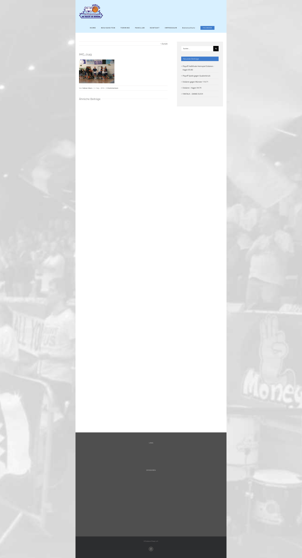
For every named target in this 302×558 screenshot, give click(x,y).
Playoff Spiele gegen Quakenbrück (196, 76)
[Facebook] (151, 549)
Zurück (165, 44)
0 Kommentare (112, 88)
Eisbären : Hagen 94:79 (192, 88)
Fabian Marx (87, 88)
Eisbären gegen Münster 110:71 (195, 82)
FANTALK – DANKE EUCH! (193, 94)
